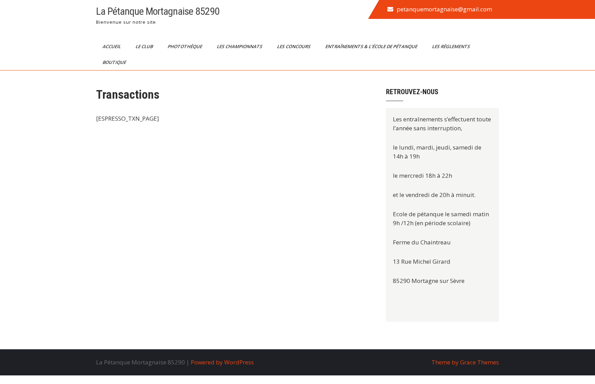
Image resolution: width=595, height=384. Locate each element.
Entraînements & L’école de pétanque (372, 46)
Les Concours (294, 46)
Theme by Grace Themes (465, 362)
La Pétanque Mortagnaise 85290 (157, 11)
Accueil (112, 46)
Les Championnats (240, 46)
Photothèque (185, 46)
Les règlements (451, 46)
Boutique (115, 62)
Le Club (145, 46)
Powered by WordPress (222, 362)
